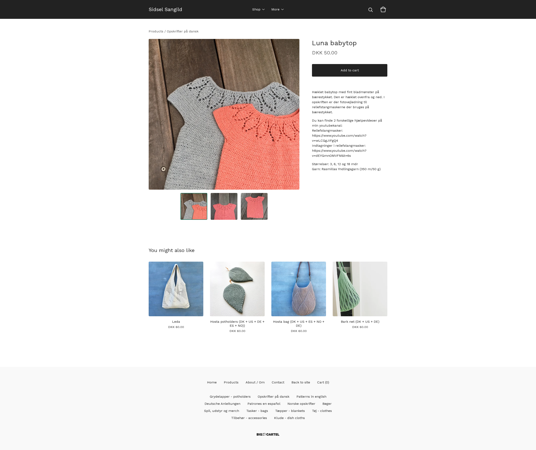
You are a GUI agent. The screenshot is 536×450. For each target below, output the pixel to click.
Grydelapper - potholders (230, 397)
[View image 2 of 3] (224, 206)
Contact (278, 382)
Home (212, 382)
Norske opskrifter (301, 404)
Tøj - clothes (322, 411)
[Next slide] (293, 114)
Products (156, 31)
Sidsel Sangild (165, 9)
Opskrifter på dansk (182, 31)
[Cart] (383, 9)
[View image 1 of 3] (193, 206)
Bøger (327, 404)
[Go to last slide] (154, 114)
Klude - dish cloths (289, 418)
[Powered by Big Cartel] (268, 434)
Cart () (323, 382)
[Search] (370, 9)
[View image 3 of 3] (254, 206)
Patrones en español (263, 404)
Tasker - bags (257, 411)
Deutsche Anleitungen (222, 404)
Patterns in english (311, 397)
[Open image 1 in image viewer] (224, 114)
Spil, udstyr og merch (221, 411)
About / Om (255, 382)
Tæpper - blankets (290, 411)
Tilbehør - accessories (249, 418)
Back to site (300, 382)
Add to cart (350, 70)
